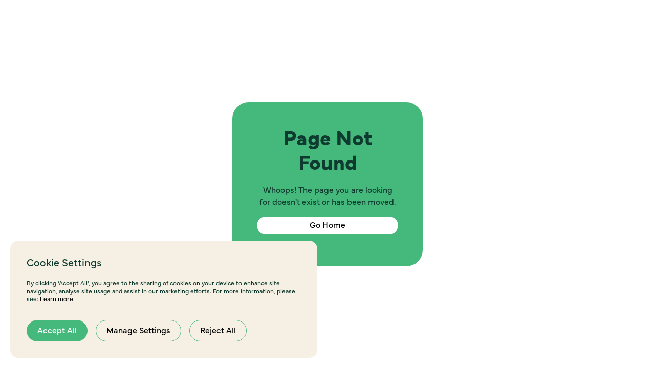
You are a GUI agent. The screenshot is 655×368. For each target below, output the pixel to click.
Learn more (56, 299)
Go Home (327, 225)
